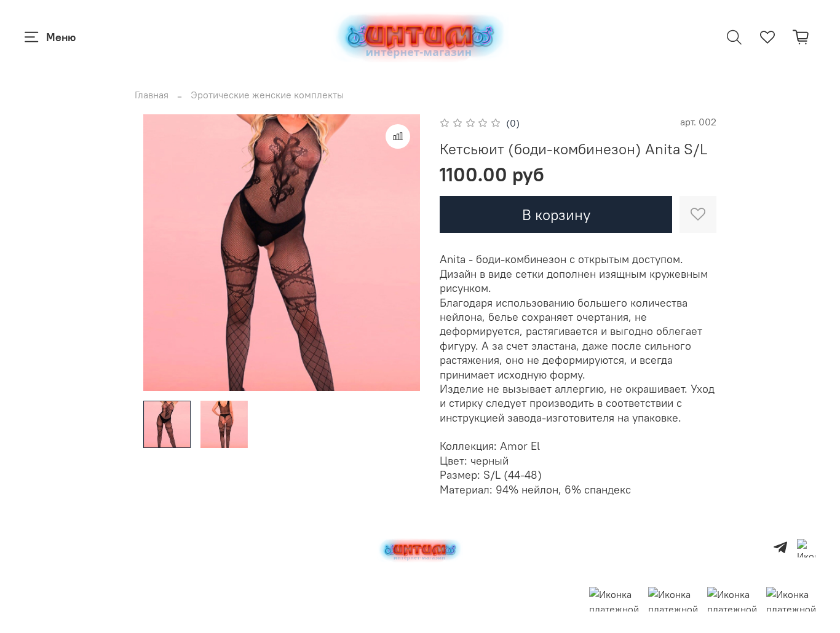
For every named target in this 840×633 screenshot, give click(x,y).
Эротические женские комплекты (267, 94)
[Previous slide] (163, 252)
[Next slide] (400, 252)
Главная (151, 94)
